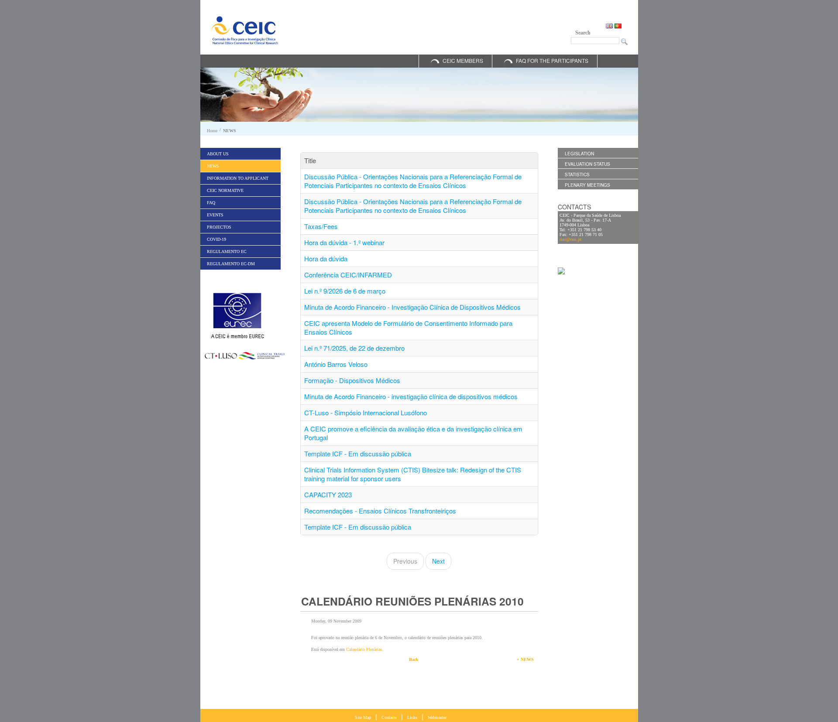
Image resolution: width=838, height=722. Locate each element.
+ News (525, 659)
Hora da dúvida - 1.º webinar (344, 242)
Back (414, 659)
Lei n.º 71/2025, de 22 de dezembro (354, 347)
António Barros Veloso (335, 364)
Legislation (579, 154)
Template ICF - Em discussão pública (357, 453)
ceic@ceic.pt (570, 239)
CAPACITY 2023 (328, 494)
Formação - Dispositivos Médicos (352, 380)
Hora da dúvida (325, 258)
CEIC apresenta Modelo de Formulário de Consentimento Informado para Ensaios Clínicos (408, 327)
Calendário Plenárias (364, 649)
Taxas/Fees (321, 226)
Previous (405, 561)
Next (438, 561)
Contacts (389, 717)
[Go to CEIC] (244, 30)
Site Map (363, 717)
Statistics (577, 174)
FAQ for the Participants (552, 60)
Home (212, 130)
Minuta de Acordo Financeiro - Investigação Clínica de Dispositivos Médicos (412, 306)
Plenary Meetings (587, 185)
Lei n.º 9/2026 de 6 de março (344, 290)
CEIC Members (463, 60)
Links (412, 717)
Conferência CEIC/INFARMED (348, 274)
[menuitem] (240, 154)
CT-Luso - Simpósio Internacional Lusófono (365, 412)
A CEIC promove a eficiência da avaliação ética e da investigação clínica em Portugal (413, 433)
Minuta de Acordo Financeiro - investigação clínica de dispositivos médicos (411, 396)
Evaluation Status (587, 164)
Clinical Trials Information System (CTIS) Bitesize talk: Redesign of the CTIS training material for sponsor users (412, 474)
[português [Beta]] (618, 25)
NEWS (229, 130)
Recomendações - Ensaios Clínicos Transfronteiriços (380, 510)
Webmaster (437, 717)
